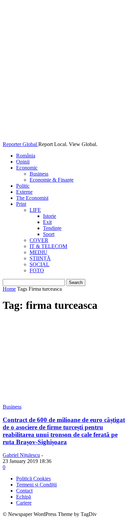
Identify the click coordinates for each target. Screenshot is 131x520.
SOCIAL (39, 264)
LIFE (35, 210)
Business (39, 174)
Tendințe (52, 228)
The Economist (32, 198)
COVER (39, 240)
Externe (24, 192)
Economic (27, 168)
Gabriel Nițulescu (21, 455)
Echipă (23, 497)
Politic (23, 186)
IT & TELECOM (48, 246)
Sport (48, 234)
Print (21, 204)
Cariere (24, 503)
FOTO (37, 270)
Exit (47, 222)
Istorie (49, 216)
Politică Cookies (33, 478)
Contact (24, 490)
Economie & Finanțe (52, 180)
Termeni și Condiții (36, 484)
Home (9, 289)
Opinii (23, 161)
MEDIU (38, 252)
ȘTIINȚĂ (40, 258)
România (25, 155)
